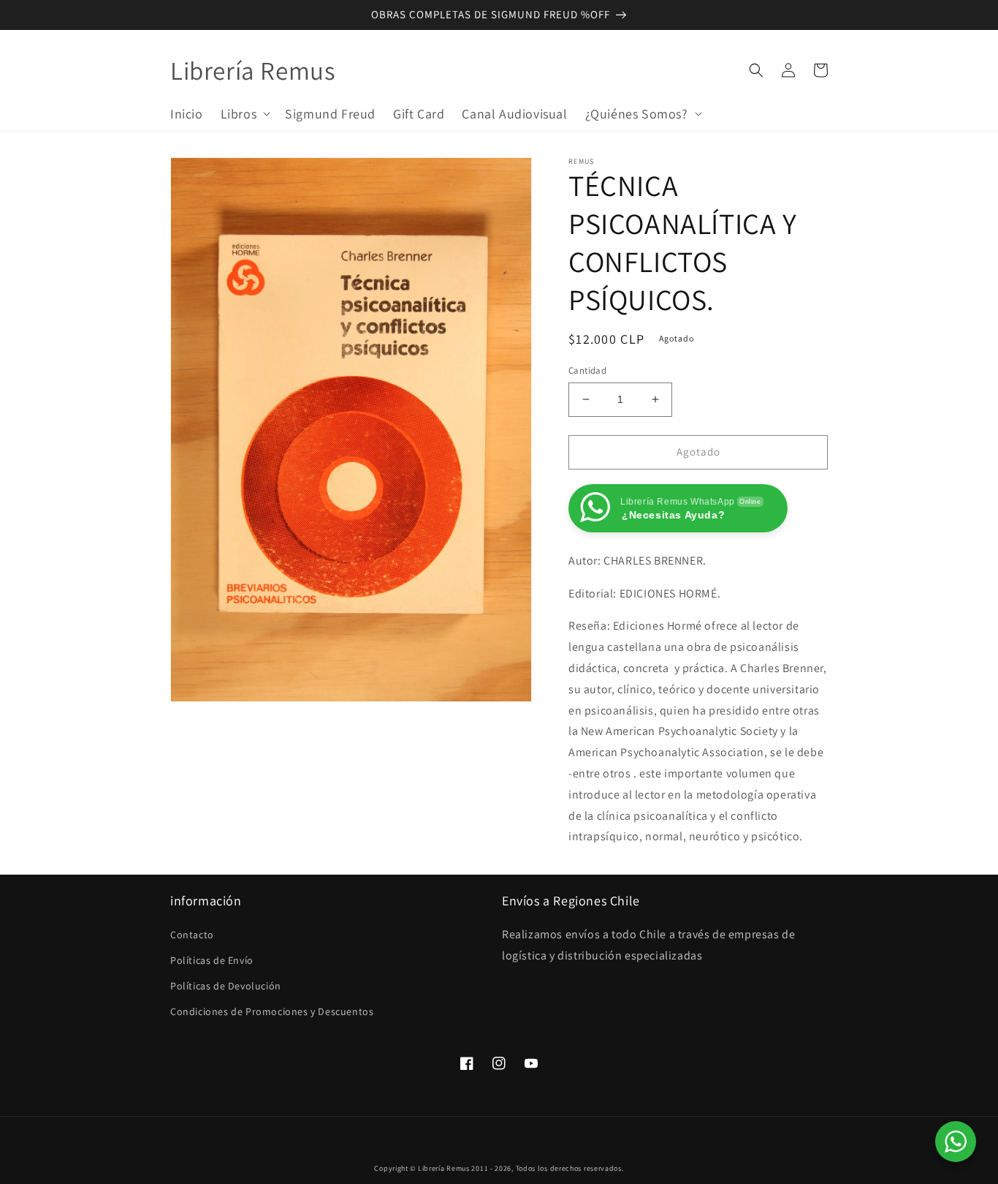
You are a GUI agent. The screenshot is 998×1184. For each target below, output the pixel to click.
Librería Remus (444, 1168)
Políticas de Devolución (225, 985)
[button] (244, 113)
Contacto (192, 934)
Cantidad (587, 370)
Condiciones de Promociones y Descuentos (271, 1011)
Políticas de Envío (212, 960)
